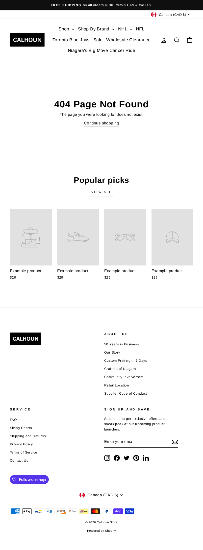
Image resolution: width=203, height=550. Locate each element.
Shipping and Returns (28, 436)
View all (101, 192)
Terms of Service (23, 452)
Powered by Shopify (101, 530)
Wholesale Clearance (128, 39)
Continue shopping (101, 123)
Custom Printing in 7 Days (125, 360)
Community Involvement (123, 377)
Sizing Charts (21, 428)
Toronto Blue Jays (71, 39)
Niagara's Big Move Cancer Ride (101, 50)
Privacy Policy (21, 444)
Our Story (112, 352)
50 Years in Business (121, 344)
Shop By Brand (94, 28)
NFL (140, 28)
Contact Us (19, 460)
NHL (123, 28)
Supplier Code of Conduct (125, 393)
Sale (98, 39)
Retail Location (116, 385)
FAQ (13, 420)
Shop (64, 28)
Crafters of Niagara (120, 369)
